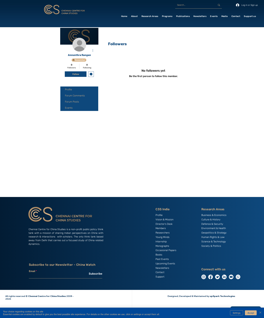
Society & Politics (211, 245)
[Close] (260, 313)
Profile (68, 89)
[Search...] (219, 5)
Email (32, 271)
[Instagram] (203, 277)
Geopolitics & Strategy (214, 232)
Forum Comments (75, 95)
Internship (161, 241)
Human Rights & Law (213, 237)
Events (69, 107)
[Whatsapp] (238, 277)
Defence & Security (212, 223)
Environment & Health (213, 228)
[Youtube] (231, 277)
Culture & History (210, 219)
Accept (251, 312)
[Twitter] (217, 277)
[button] (134, 16)
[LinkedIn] (224, 277)
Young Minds (162, 237)
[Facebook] (210, 277)
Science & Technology (213, 241)
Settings (236, 312)
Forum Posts (72, 101)
